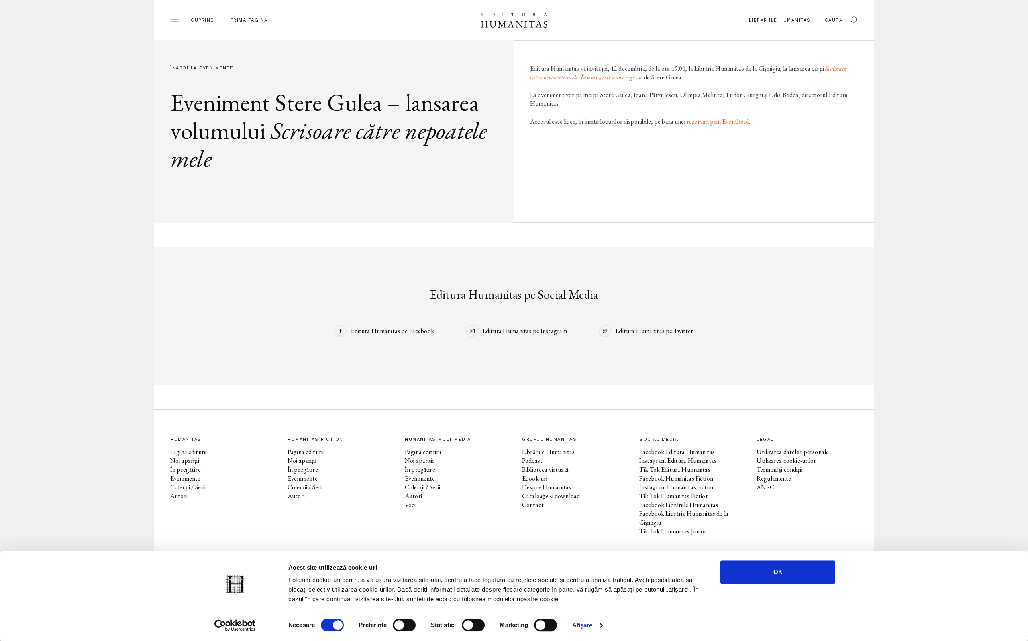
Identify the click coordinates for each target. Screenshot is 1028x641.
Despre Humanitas (546, 487)
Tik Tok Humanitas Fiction (674, 496)
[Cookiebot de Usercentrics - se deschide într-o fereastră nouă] (235, 625)
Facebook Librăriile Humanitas (678, 505)
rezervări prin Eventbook (719, 121)
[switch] (404, 625)
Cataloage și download (551, 496)
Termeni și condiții (779, 469)
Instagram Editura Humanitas (677, 460)
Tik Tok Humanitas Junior (673, 531)
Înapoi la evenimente (201, 68)
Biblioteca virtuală (545, 469)
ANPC (766, 487)
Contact (533, 505)
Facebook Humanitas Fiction (676, 478)
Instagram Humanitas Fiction (677, 487)
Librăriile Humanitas (780, 20)
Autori (179, 496)
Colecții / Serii (188, 487)
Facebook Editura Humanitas (677, 452)
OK (778, 571)
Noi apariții (184, 460)
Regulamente (774, 478)
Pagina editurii (188, 452)
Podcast (532, 460)
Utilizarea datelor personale (793, 452)
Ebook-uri (534, 478)
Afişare (582, 625)
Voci (410, 505)
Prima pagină (249, 20)
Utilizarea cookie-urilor (786, 460)
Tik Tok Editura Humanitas (674, 469)
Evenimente (185, 478)
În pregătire (185, 469)
